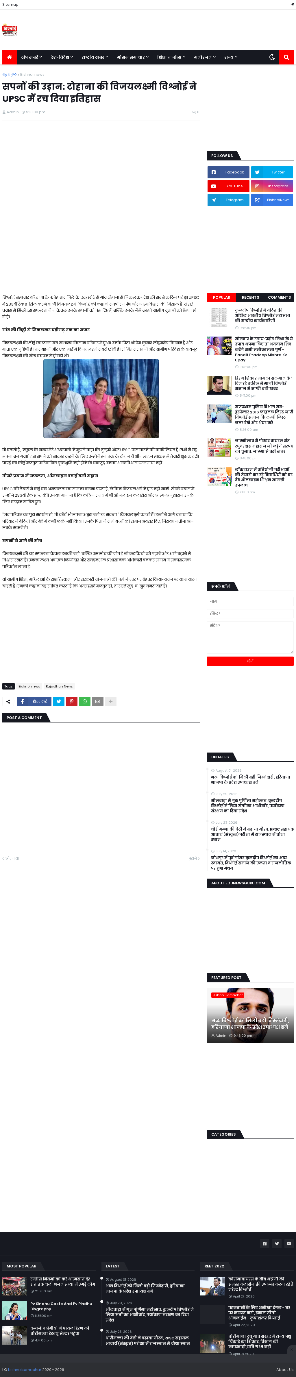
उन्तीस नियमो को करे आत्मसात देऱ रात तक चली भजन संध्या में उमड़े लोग (62, 1282)
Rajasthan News (59, 686)
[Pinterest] (71, 701)
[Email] (97, 701)
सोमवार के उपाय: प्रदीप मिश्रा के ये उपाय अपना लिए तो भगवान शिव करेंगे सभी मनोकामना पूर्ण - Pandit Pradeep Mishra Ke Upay (264, 350)
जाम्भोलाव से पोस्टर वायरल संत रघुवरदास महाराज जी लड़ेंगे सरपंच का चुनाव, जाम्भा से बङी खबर (264, 446)
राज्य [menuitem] (229, 57)
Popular (221, 297)
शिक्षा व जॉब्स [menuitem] (169, 57)
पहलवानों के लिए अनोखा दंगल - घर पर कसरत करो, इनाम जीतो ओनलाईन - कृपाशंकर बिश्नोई (259, 1313)
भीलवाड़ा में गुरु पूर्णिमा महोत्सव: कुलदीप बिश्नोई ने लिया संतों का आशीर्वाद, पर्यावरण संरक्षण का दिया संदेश (247, 806)
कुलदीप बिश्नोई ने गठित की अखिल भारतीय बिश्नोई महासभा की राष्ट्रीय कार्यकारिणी (262, 316)
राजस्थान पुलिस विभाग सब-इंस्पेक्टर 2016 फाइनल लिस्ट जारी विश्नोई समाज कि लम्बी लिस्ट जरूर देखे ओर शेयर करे (264, 415)
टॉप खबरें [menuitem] (29, 57)
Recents (250, 297)
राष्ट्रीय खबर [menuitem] (93, 57)
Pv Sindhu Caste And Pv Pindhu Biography (61, 1306)
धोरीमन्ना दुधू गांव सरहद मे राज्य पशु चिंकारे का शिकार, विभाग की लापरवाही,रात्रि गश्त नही (259, 1342)
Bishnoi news (32, 74)
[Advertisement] (101, 167)
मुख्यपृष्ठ (9, 74)
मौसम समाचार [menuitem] (131, 57)
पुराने (193, 858)
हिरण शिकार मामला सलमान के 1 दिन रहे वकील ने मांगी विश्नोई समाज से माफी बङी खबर (264, 383)
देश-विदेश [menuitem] (60, 57)
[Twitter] (58, 701)
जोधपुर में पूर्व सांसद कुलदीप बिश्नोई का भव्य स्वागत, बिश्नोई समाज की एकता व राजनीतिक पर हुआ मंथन (251, 863)
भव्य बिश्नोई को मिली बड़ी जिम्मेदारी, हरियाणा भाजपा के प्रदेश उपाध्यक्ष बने (250, 780)
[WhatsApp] (84, 701)
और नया (12, 858)
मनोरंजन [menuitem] (203, 57)
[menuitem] (9, 57)
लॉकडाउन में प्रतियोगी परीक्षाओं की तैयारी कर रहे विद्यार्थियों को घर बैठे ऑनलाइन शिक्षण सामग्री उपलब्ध (264, 477)
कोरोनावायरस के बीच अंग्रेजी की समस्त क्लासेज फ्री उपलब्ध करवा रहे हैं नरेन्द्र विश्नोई (260, 1284)
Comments (279, 297)
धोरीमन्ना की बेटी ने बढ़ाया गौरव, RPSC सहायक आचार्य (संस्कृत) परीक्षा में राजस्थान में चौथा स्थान (252, 834)
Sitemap (10, 4)
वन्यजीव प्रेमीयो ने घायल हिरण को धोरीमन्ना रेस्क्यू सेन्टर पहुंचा (59, 1331)
